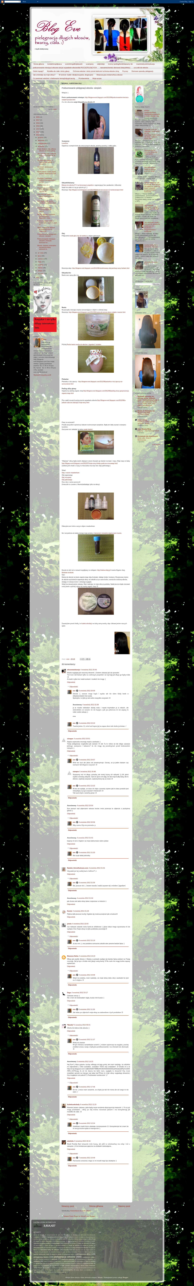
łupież (93, 1243)
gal (94, 1239)
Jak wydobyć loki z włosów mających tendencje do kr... (46, 155)
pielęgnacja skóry (83, 1254)
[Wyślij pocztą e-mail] (81, 659)
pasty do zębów (56, 1254)
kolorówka (56, 1243)
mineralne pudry (39, 1247)
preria (69, 924)
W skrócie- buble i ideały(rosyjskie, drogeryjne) (76, 75)
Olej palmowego (67, 480)
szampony (90, 64)
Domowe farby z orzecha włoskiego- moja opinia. (151, 152)
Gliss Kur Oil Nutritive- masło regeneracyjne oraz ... (45, 196)
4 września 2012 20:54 (85, 805)
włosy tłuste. (79, 1270)
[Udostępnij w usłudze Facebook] (87, 659)
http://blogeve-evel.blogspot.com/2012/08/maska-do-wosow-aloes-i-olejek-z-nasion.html (97, 312)
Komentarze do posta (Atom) (80, 1211)
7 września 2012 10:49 (87, 1158)
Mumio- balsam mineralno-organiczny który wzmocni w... (46, 247)
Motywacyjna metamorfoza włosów (109, 75)
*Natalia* (70, 1025)
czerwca (41, 259)
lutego (40, 270)
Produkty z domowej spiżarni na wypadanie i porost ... (46, 180)
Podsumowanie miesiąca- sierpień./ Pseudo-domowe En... (46, 240)
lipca (40, 256)
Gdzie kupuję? (38, 71)
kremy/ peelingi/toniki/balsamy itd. (120, 64)
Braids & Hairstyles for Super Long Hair (146, 412)
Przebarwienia (84, 78)
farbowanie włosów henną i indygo (77, 1239)
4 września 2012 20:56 (87, 822)
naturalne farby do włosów (49, 1250)
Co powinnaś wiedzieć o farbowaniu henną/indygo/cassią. (54, 78)
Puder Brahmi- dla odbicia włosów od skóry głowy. (46, 150)
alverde (42, 1235)
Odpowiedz (71, 682)
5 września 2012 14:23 (85, 1061)
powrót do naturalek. (68, 1259)
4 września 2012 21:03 (87, 852)
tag (77, 1268)
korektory (66, 1243)
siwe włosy (58, 1261)
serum (51, 1261)
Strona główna (38, 64)
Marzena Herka (72, 956)
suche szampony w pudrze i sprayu (71, 1263)
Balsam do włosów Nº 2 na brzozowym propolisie (78, 185)
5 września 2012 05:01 (82, 1025)
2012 (38, 135)
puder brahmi (88, 429)
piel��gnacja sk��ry (89, 1257)
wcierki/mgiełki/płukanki (73, 64)
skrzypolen (80, 1261)
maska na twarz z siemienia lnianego (55, 1245)
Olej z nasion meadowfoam (70, 473)
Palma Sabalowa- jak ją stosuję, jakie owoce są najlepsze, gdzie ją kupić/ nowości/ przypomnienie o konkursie (152, 187)
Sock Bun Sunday (143, 414)
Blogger (125, 1277)
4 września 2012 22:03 (80, 924)
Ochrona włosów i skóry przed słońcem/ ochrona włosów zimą (96, 71)
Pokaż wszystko (156, 444)
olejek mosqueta (88, 1252)
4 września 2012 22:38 (91, 705)
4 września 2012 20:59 (87, 691)
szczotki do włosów (141, 68)
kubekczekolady (86, 623)
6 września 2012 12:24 (87, 1123)
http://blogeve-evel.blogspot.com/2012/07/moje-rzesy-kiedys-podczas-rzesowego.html (90, 463)
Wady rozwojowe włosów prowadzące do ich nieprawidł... (46, 229)
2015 (38, 126)
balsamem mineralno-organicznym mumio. (108, 533)
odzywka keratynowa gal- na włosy (61, 1252)
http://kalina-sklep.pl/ (104, 570)
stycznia (41, 274)
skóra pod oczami (69, 1261)
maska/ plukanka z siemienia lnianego (151, 246)
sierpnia (41, 253)
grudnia (41, 137)
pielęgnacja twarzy (41, 1257)
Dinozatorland (89, 1237)
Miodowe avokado (67, 572)
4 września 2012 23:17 (80, 992)
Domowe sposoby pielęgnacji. (142, 71)
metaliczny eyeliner (87, 1245)
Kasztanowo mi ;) (43, 185)
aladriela (70, 1141)
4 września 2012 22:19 (87, 940)
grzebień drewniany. (59, 1241)
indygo (88, 1241)
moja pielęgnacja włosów (80, 1247)
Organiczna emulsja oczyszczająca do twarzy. (44, 209)
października (42, 143)
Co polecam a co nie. (72, 1237)
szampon (46, 1265)
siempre (70, 739)
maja (40, 262)
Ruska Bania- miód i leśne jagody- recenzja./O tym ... (46, 173)
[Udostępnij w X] (85, 659)
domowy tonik (61, 1239)
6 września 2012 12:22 (87, 786)
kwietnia (41, 265)
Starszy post (124, 1206)
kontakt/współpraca (54, 64)
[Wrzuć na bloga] (83, 659)
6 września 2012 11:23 (88, 1104)
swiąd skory (37, 1265)
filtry (90, 1239)
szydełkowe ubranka (50, 1267)
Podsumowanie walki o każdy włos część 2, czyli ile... (47, 222)
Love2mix (65, 143)
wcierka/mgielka (68, 1270)
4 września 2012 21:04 (87, 882)
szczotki (54, 1265)
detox (82, 1237)
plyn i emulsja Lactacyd (42, 1259)
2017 (38, 120)
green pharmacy (47, 1241)
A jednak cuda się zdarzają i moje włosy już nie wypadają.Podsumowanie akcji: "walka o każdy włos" (152, 134)
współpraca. (89, 1270)
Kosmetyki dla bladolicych (148, 436)
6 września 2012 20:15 (82, 1141)
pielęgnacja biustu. (69, 1254)
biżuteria (75, 1235)
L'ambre (73, 1243)
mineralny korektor (51, 1247)
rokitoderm (90, 1259)
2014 (38, 129)
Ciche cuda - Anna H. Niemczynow (144, 439)
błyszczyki (83, 1235)
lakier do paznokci (83, 1243)
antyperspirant (51, 1235)
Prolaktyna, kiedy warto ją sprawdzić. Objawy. (146, 422)
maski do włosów (74, 1245)
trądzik (58, 1270)
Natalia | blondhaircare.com (77, 868)
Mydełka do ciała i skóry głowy (58, 71)
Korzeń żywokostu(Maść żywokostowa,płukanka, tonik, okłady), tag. (152, 113)
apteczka (60, 1235)
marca (40, 268)
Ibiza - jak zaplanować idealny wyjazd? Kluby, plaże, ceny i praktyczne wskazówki (147, 403)
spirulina (93, 1261)
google (37, 1241)
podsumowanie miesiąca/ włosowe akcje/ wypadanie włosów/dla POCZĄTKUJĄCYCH (65, 68)
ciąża (43, 1237)
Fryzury (125, 71)
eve (74, 691)
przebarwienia (81, 1259)
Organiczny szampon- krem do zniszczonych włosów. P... (46, 189)
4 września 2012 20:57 (87, 760)
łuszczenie (39, 1245)
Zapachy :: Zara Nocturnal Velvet (148, 431)
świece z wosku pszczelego (66, 1267)
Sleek (86, 1261)
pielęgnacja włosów (64, 1256)
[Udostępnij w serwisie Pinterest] (89, 659)
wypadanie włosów (39, 1272)
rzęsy (45, 1261)
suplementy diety (88, 1263)
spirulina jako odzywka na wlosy (44, 1263)
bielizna (68, 1235)
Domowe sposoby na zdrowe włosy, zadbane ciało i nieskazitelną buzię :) (148, 398)
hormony (81, 1241)
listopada (41, 140)
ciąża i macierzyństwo (55, 1237)
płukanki (54, 1259)
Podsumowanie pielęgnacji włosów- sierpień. (46, 235)
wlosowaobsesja (73, 670)
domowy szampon (50, 1239)
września (41, 146)
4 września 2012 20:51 (82, 739)
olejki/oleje (101, 64)
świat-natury (142, 420)
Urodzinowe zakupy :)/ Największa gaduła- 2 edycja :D (45, 162)
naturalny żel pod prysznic (41, 1252)
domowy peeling (38, 1239)
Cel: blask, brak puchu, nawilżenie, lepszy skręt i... (46, 203)
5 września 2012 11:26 (87, 1009)
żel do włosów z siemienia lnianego (57, 1272)
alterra (35, 1235)
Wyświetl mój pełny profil (42, 375)
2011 (38, 277)
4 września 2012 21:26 (81, 911)
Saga (69, 992)
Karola (69, 911)
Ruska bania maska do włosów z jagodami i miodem (84, 344)
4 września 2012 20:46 (89, 670)
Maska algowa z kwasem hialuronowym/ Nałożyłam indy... (46, 216)
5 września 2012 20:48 (87, 771)
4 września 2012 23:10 (87, 723)
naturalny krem (68, 1250)
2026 (38, 117)
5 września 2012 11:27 (87, 1039)
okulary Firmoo (77, 1252)
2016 (38, 123)
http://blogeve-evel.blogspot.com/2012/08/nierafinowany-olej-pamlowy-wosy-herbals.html (100, 268)
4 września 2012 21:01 (85, 838)
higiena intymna (72, 1241)
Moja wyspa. (97, 78)
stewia (57, 1263)
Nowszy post (68, 1206)
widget (55, 109)
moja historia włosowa (64, 1247)
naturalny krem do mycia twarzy (84, 1249)
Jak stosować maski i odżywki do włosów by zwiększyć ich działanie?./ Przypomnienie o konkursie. (152, 227)
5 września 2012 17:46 (87, 1087)
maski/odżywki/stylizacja (145, 64)
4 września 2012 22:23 (87, 956)
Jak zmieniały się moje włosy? (44, 75)
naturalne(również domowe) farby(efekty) (115, 68)
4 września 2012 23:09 (87, 975)
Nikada (100, 1277)
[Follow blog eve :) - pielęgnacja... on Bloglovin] (43, 313)
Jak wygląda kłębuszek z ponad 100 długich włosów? (151, 207)
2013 (38, 132)
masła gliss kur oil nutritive (78, 236)
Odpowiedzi (73, 687)
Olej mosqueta (66, 477)
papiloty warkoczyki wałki (41, 1254)
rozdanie (37, 1261)
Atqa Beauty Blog (144, 429)
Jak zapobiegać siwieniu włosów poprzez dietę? (150, 169)
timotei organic (49, 1270)
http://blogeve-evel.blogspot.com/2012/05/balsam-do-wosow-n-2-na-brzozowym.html (96, 190)
